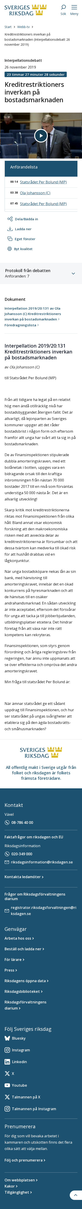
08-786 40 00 (22, 822)
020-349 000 (21, 853)
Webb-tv (23, 27)
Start (8, 27)
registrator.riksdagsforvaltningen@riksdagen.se (43, 910)
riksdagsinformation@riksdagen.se (42, 862)
